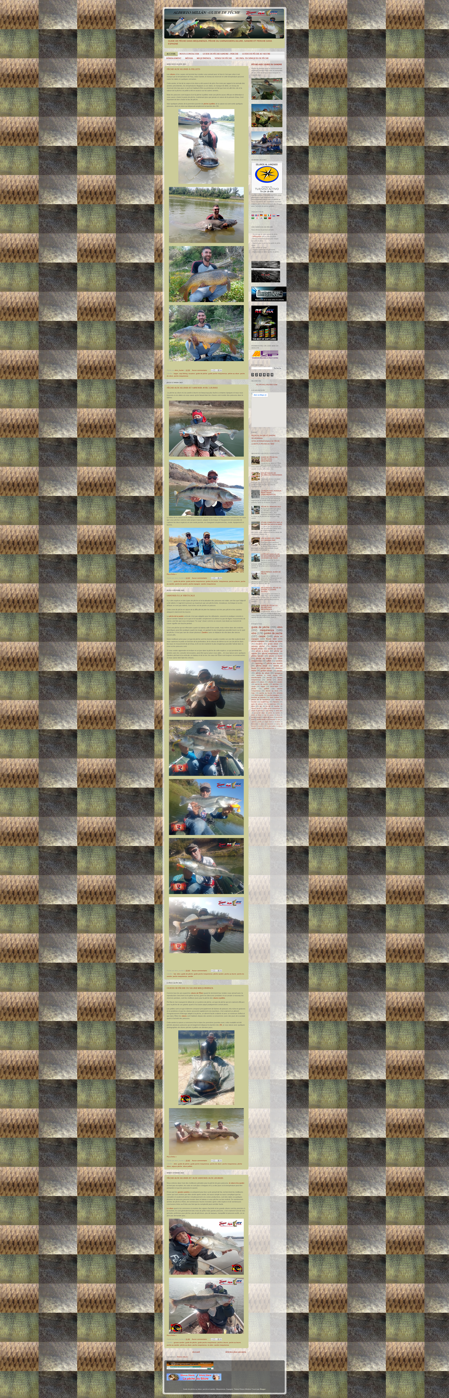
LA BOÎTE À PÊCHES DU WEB (262, 444)
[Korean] (262, 218)
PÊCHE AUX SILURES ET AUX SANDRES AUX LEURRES (195, 1178)
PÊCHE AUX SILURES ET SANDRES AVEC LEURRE (192, 387)
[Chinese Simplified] (270, 218)
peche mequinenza (181, 376)
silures (173, 74)
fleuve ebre (271, 639)
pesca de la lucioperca (260, 699)
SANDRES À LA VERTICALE (181, 595)
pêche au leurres (264, 658)
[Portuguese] (253, 218)
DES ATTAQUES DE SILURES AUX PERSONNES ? (271, 475)
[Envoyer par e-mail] (212, 370)
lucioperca (278, 673)
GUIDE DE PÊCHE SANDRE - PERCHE (220, 54)
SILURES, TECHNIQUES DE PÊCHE (252, 58)
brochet (279, 693)
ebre (253, 633)
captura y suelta (256, 721)
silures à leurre (275, 656)
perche (269, 677)
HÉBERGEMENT (173, 58)
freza (278, 715)
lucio (262, 724)
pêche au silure (233, 373)
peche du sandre (181, 584)
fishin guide (259, 695)
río (265, 726)
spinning (259, 663)
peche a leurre (234, 581)
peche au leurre (230, 974)
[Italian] (270, 215)
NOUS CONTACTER (189, 54)
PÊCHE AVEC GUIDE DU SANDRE (266, 64)
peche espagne (194, 584)
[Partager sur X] (216, 370)
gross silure (273, 644)
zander (190, 976)
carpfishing (264, 702)
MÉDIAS (189, 58)
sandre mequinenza (208, 584)
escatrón (259, 644)
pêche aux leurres (274, 663)
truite (259, 715)
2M (220, 1025)
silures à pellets (219, 998)
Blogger (263, 1389)
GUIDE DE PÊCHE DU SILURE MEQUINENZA (190, 988)
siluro (253, 715)
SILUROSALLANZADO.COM (266, 385)
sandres (279, 661)
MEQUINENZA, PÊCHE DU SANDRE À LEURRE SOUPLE (271, 589)
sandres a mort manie (266, 675)
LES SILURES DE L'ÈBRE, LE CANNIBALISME (271, 539)
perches (276, 684)
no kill (268, 706)
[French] (257, 215)
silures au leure (272, 691)
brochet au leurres (258, 697)
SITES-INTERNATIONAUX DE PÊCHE (265, 441)
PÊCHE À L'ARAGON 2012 (271, 507)
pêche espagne (257, 641)
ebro (178, 974)
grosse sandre (179, 1342)
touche (276, 706)
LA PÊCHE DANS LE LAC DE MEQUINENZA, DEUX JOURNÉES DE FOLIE (270, 556)
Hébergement (256, 236)
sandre (279, 671)
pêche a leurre (262, 651)
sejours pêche (177, 1166)
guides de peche (212, 581)
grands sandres (184, 1192)
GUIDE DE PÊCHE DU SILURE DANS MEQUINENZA (269, 459)
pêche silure (261, 666)
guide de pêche (201, 373)
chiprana (275, 702)
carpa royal (268, 721)
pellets (266, 688)
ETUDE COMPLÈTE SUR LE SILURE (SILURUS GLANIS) (271, 523)
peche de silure (215, 1164)
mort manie (274, 697)
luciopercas (271, 704)
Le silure (170, 1208)
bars (279, 719)
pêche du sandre (274, 713)
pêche (269, 680)
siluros (260, 728)
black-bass (274, 686)
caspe (262, 636)
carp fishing (183, 373)
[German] (262, 215)
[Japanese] (257, 218)
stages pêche (257, 649)
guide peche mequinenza (217, 373)
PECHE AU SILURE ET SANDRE (263, 435)
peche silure (266, 668)
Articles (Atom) (182, 1357)
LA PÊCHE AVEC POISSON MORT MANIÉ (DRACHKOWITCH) (271, 492)
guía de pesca (257, 704)
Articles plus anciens (235, 1352)
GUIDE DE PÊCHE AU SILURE (256, 54)
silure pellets (187, 1166)
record (260, 726)
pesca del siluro (259, 713)
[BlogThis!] (214, 370)
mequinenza (223, 581)
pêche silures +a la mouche (266, 719)
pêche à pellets (209, 104)
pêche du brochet (257, 711)
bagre (176, 373)
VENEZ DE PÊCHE (223, 58)
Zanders (205, 632)
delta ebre (279, 711)
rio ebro (210, 1345)
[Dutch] (274, 215)
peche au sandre (173, 1345)
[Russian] (278, 215)
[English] (253, 215)
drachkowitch (256, 677)
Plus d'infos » (172, 574)
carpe (253, 686)
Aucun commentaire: (200, 370)
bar (175, 974)
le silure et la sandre (236, 1183)
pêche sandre (218, 974)
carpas (271, 715)
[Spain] (266, 215)
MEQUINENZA (204, 58)
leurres (274, 646)
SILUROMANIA (257, 438)
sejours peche (256, 708)
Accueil (196, 1352)
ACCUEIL (171, 54)
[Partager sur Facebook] (218, 370)
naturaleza (270, 724)
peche (253, 688)
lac (261, 706)
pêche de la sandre (176, 616)
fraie (253, 693)
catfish (268, 661)
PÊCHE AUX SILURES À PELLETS (183, 69)
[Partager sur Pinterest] (221, 370)
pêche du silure (263, 673)
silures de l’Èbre (197, 993)
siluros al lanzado (269, 728)
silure (262, 682)
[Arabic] (266, 218)
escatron (191, 373)
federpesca (254, 724)
